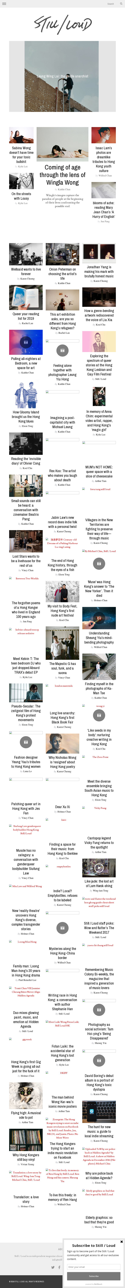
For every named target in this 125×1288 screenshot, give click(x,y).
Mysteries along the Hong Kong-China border (62, 953)
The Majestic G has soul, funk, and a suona (62, 668)
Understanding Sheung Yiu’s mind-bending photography (99, 638)
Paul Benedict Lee (27, 979)
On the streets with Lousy (21, 196)
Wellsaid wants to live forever (26, 271)
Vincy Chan (27, 570)
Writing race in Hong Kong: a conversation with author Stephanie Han (62, 1002)
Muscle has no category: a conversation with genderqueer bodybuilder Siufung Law (26, 862)
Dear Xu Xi (62, 806)
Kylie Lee (23, 166)
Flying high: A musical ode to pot (26, 1115)
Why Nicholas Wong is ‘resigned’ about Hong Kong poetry (62, 762)
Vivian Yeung (27, 1164)
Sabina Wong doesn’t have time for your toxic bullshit (21, 154)
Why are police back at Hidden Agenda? (99, 1175)
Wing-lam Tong (100, 890)
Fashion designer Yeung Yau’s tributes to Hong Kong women (26, 762)
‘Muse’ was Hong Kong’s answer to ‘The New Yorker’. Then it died (99, 588)
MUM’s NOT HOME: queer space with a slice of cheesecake (99, 472)
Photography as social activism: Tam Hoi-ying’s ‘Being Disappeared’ (99, 1031)
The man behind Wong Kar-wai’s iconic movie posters (62, 1102)
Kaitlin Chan (64, 189)
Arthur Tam (100, 480)
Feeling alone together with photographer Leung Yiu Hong (62, 372)
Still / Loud (100, 378)
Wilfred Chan (105, 175)
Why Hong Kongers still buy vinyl (26, 1157)
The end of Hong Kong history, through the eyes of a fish (62, 565)
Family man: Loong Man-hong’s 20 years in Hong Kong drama (26, 971)
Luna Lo (27, 771)
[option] (62, 76)
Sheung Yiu (100, 1042)
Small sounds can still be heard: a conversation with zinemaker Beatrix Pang (26, 509)
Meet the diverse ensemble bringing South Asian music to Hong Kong (99, 788)
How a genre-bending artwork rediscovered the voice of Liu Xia (99, 315)
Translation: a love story (26, 1199)
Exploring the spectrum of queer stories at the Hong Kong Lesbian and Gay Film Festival (99, 365)
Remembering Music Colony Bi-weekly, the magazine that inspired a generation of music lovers (99, 978)
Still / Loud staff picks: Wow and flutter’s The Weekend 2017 (99, 928)
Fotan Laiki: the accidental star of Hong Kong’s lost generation (63, 1053)
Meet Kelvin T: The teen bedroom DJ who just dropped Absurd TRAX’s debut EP (26, 665)
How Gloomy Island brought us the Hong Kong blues (26, 417)
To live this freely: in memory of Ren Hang (62, 1197)
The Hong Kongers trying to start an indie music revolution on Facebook (63, 1150)
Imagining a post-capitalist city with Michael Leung (62, 422)
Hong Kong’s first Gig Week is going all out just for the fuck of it (26, 1066)
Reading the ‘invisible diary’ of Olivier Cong (26, 461)
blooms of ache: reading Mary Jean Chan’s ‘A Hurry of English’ (103, 209)
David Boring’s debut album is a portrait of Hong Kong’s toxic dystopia (99, 1082)
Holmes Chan (100, 600)
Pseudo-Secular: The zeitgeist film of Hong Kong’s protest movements (26, 713)
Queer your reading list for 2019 (26, 316)
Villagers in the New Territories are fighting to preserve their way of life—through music (99, 528)
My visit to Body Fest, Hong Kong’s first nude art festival (62, 611)
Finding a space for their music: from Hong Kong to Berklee (63, 849)
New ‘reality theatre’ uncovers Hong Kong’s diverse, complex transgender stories (26, 919)
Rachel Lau (27, 323)
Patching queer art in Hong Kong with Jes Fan (26, 808)
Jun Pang (105, 221)
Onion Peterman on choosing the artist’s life (62, 274)
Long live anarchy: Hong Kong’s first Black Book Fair (62, 717)
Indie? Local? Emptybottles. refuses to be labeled (62, 895)
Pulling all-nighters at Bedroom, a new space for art (26, 363)
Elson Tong (27, 426)
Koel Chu (100, 324)
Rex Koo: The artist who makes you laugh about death (62, 475)
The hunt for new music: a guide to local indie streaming (99, 1131)
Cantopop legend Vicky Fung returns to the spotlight (99, 843)
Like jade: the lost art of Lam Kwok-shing (99, 883)
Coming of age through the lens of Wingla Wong (62, 175)
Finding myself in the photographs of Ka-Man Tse (99, 688)
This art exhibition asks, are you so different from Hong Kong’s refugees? (62, 321)
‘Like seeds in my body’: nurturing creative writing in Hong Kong (99, 737)
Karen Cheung (27, 278)
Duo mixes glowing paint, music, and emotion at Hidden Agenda (26, 1019)
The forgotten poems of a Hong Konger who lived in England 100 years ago (26, 609)
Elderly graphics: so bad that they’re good (99, 1219)
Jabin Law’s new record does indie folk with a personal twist (62, 522)
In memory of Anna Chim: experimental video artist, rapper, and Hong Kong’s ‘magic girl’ (99, 420)
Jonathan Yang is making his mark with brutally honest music (99, 271)
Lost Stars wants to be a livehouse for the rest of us (26, 561)
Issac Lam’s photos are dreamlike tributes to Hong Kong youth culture (104, 159)
